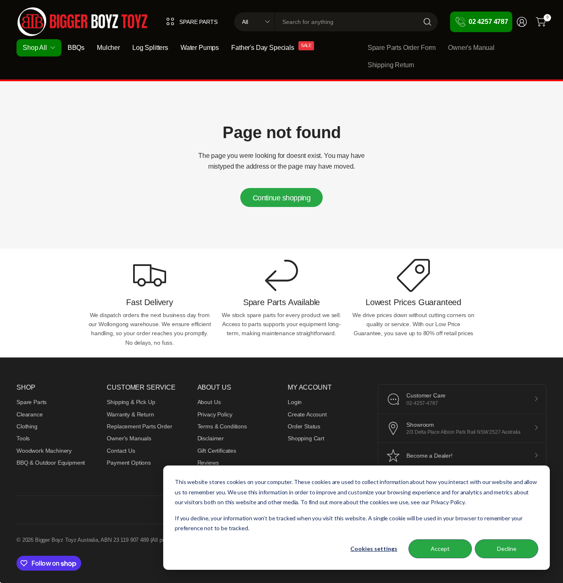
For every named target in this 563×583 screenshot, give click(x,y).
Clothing (27, 426)
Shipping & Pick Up (131, 402)
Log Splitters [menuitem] (150, 47)
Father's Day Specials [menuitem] (262, 47)
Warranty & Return (130, 414)
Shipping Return (391, 64)
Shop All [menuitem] (35, 47)
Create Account (307, 414)
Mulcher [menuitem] (108, 47)
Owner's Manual (471, 47)
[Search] (427, 21)
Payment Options (129, 462)
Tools (23, 438)
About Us (209, 402)
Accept (440, 548)
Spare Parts (31, 402)
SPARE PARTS (198, 22)
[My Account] (521, 21)
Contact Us (121, 450)
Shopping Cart (306, 438)
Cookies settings (373, 548)
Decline (506, 548)
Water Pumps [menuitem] (200, 47)
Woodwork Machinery (44, 450)
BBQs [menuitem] (76, 47)
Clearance (29, 414)
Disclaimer (210, 438)
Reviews (208, 462)
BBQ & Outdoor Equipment (50, 462)
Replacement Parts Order (139, 426)
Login (295, 402)
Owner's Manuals (129, 438)
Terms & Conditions (222, 426)
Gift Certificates (216, 450)
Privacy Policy (214, 414)
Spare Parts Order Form (402, 47)
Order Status (304, 426)
